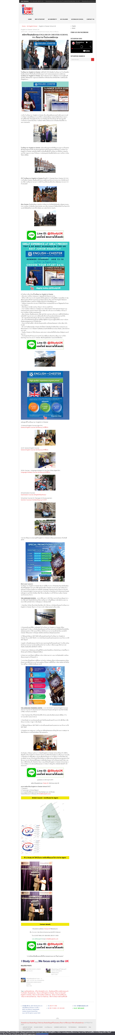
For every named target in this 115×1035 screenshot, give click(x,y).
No (39, 1034)
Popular (74, 26)
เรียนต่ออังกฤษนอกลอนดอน (43, 31)
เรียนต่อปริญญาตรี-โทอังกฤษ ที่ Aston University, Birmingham (58, 971)
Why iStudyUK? (40, 19)
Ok (37, 1034)
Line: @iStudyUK (37, 939)
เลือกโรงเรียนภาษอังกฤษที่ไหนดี (58, 996)
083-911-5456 (53, 1005)
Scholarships (27, 1029)
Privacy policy (44, 1034)
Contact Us (90, 19)
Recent (73, 28)
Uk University (52, 19)
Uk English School (77, 19)
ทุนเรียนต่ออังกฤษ (29, 991)
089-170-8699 (52, 1008)
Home (30, 19)
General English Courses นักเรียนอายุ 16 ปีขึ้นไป (34, 427)
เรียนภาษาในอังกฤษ (42, 996)
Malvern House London (33, 969)
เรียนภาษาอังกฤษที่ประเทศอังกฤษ (41, 995)
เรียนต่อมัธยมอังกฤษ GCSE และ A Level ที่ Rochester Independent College (61, 1)
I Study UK (46, 783)
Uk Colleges (64, 19)
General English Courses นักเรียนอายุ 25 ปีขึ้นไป (34, 450)
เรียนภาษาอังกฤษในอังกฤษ (28, 996)
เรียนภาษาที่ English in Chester (45, 993)
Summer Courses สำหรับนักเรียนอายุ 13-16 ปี (33, 500)
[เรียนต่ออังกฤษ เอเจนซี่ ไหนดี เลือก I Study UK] (30, 838)
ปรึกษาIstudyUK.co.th (41, 991)
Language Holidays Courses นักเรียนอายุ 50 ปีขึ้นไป (35, 472)
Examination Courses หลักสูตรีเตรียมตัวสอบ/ (33, 495)
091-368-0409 (60, 1008)
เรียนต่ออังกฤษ (31, 993)
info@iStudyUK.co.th (44, 794)
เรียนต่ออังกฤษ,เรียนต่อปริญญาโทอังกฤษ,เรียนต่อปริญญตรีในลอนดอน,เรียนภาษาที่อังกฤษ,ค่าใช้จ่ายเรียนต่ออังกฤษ (52, 1023)
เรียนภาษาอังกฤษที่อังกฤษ (59, 995)
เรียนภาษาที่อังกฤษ (54, 31)
